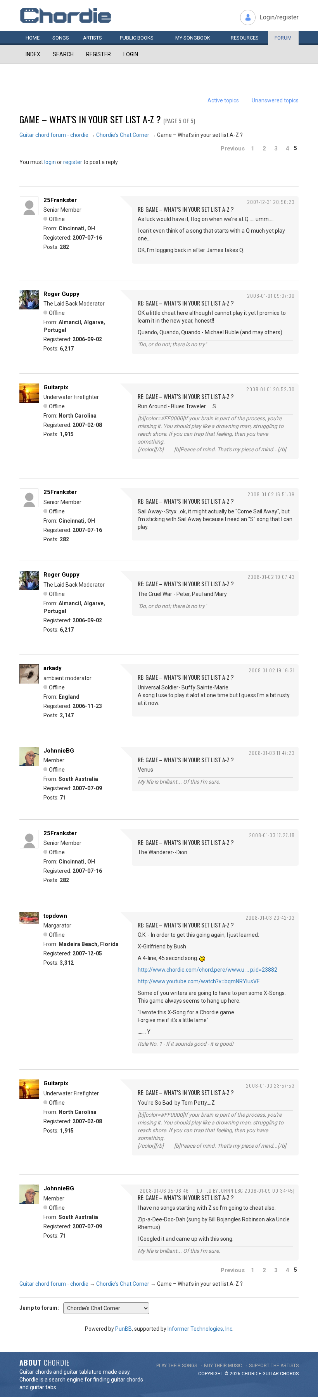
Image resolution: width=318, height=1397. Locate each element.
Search (63, 54)
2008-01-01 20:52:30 (270, 389)
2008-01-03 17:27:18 (272, 835)
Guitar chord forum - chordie (53, 135)
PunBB (123, 1329)
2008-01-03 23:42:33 (270, 917)
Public (137, 38)
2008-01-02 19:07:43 (271, 576)
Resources (245, 38)
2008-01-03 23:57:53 (270, 1085)
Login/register (279, 17)
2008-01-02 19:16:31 (272, 670)
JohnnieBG (58, 750)
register (72, 162)
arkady (52, 668)
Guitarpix (55, 387)
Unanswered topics (275, 100)
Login (130, 54)
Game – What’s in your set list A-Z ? (90, 119)
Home (33, 38)
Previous (233, 148)
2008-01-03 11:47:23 (272, 752)
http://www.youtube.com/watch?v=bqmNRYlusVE (199, 981)
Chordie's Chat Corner (122, 135)
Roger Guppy (61, 293)
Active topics (223, 100)
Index (33, 54)
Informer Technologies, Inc (200, 1329)
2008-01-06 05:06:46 (164, 1190)
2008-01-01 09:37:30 (271, 295)
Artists (92, 38)
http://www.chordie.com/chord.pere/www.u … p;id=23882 (207, 970)
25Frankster (60, 200)
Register (98, 54)
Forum (283, 38)
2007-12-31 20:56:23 (271, 202)
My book (192, 38)
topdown (55, 915)
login (50, 162)
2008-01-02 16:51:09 (271, 494)
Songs (60, 38)
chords (289, 1373)
